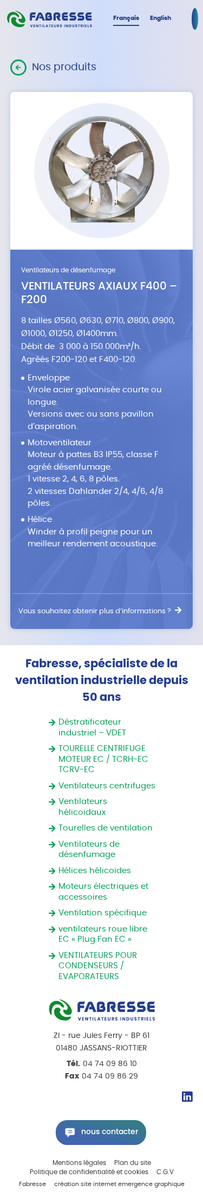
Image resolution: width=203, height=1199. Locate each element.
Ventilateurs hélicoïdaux (82, 807)
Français (126, 18)
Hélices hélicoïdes (94, 871)
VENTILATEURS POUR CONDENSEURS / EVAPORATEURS (97, 966)
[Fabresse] (49, 19)
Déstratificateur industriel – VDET (92, 727)
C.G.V (165, 1172)
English (160, 18)
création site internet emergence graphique (119, 1184)
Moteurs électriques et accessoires (103, 891)
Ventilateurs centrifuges (106, 786)
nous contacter (109, 1132)
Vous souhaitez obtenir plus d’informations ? (94, 611)
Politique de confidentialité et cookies (89, 1172)
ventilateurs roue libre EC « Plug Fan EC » (102, 934)
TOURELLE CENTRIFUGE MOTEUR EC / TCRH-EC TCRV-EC (103, 759)
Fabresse (32, 1184)
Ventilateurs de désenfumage (89, 849)
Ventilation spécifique (102, 913)
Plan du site (132, 1163)
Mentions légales (79, 1163)
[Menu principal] (195, 19)
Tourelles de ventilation (105, 828)
